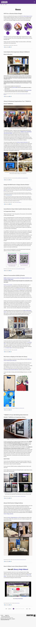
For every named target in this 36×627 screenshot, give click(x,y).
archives (16, 496)
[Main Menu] (34, 2)
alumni (21, 559)
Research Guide (28, 90)
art (20, 202)
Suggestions (7, 615)
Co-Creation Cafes (8, 347)
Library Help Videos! (19, 598)
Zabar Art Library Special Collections (11, 369)
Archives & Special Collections (22, 142)
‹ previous (9, 608)
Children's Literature (28, 93)
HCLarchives (18, 559)
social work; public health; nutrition (20, 268)
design (19, 202)
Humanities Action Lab (21, 289)
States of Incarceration (8, 284)
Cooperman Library (19, 93)
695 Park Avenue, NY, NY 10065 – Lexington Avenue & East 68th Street (8, 619)
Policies (2, 615)
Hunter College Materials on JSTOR (14, 517)
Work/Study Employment (5, 616)
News (6, 4)
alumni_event (24, 559)
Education (5, 94)
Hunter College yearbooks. (8, 513)
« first (6, 608)
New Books (23, 93)
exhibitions (18, 496)
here (20, 86)
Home (1, 4)
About (3, 4)
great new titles (15, 87)
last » (30, 608)
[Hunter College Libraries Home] (9, 2)
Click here (5, 36)
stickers (17, 202)
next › (27, 608)
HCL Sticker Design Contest (27, 16)
